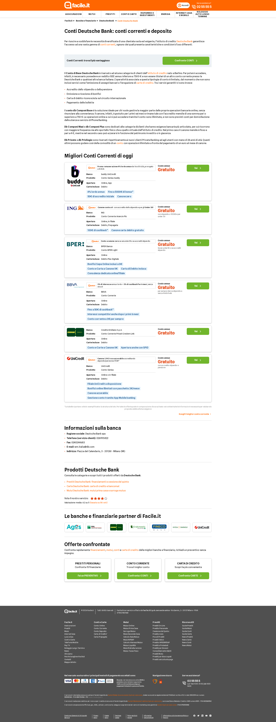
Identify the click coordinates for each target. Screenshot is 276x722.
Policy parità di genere (132, 716)
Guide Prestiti (187, 626)
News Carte (186, 640)
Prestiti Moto (158, 654)
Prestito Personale (160, 628)
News (66, 651)
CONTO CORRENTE (138, 563)
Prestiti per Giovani (160, 648)
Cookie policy (107, 716)
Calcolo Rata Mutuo (131, 637)
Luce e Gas (68, 637)
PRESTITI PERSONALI (87, 563)
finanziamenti (98, 550)
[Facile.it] (77, 7)
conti (116, 550)
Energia (165, 14)
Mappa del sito (70, 662)
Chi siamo (68, 654)
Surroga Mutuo (129, 631)
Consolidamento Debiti (162, 651)
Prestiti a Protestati (160, 645)
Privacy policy (95, 716)
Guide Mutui (187, 628)
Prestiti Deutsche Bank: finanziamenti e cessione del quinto (98, 481)
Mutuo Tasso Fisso (130, 651)
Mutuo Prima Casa (130, 628)
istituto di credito (157, 73)
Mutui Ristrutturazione (132, 648)
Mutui (92, 14)
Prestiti (110, 14)
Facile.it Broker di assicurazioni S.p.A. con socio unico (125, 695)
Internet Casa (69, 634)
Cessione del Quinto (161, 631)
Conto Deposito (100, 631)
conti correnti (107, 44)
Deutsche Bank (106, 21)
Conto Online (99, 626)
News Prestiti (187, 637)
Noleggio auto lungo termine (202, 14)
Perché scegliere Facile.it (74, 656)
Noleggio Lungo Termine (74, 648)
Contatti (67, 659)
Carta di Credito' (100, 634)
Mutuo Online (128, 626)
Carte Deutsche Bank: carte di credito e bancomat (93, 486)
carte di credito (144, 82)
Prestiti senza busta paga (163, 659)
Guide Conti (187, 631)
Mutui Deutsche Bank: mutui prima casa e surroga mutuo (96, 490)
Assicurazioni (73, 14)
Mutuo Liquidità (129, 645)
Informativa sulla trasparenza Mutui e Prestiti (175, 716)
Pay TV (67, 645)
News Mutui (186, 645)
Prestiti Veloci (158, 640)
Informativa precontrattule (148, 716)
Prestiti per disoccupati (162, 656)
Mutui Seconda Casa (131, 634)
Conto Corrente (100, 628)
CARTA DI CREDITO (188, 563)
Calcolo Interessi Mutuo (133, 642)
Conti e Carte (129, 14)
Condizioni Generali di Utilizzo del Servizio (75, 716)
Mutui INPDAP (128, 640)
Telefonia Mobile (71, 642)
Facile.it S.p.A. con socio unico (166, 705)
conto (120, 143)
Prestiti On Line (159, 626)
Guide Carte (187, 634)
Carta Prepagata (100, 637)
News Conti (186, 642)
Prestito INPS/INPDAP (161, 642)
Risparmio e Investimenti (147, 14)
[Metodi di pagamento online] (88, 681)
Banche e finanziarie (86, 21)
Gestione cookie (118, 716)
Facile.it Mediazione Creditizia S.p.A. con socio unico (145, 701)
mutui (109, 550)
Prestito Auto (158, 634)
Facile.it (68, 21)
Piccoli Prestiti (158, 637)
